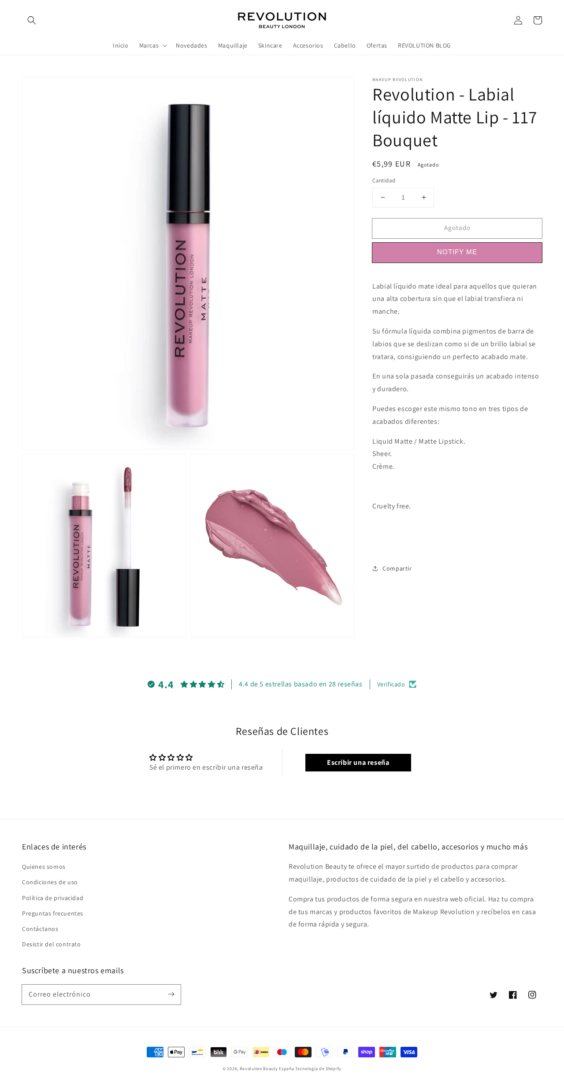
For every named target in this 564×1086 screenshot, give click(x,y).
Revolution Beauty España (267, 1068)
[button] (31, 20)
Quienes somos (44, 867)
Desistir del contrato (51, 944)
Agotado (457, 227)
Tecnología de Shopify (318, 1068)
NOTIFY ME (457, 252)
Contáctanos (40, 929)
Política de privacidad (52, 898)
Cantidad (383, 180)
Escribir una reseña (358, 762)
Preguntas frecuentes (52, 913)
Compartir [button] (397, 568)
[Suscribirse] (171, 994)
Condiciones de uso (50, 882)
